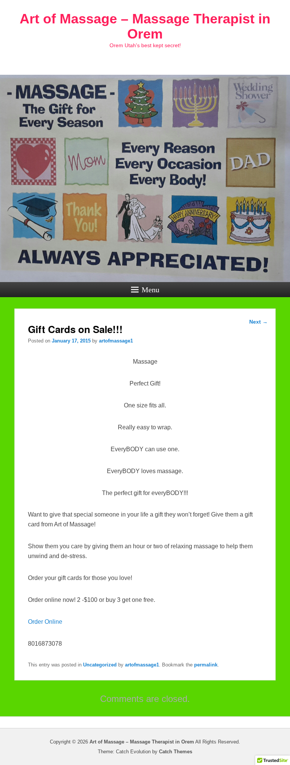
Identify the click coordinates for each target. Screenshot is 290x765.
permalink (206, 665)
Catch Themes (175, 751)
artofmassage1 (116, 341)
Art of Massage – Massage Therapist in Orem (145, 26)
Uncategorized (100, 665)
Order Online (45, 621)
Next (258, 322)
